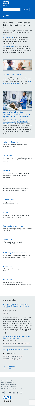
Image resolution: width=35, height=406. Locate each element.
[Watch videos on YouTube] (21, 393)
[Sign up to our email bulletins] (3, 393)
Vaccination (7, 343)
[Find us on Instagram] (13, 393)
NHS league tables (8, 46)
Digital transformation (10, 142)
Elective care (7, 155)
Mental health (7, 186)
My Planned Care (8, 37)
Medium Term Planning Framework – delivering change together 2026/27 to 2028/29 (16, 122)
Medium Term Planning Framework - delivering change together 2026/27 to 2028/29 (16, 114)
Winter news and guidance (20, 343)
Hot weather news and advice (12, 356)
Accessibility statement (8, 386)
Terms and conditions (8, 381)
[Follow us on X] (6, 393)
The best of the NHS (12, 74)
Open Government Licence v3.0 (11, 388)
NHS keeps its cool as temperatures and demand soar (16, 350)
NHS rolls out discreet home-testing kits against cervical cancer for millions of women (17, 306)
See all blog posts (9, 367)
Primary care (7, 239)
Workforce (6, 171)
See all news (7, 369)
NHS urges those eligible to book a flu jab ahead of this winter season (16, 337)
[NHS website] (7, 401)
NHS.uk (5, 34)
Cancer (5, 213)
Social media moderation (9, 384)
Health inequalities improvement (14, 253)
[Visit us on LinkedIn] (17, 393)
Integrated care (8, 199)
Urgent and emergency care (13, 226)
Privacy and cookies (7, 383)
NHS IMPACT (7, 266)
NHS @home (7, 279)
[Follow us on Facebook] (10, 393)
